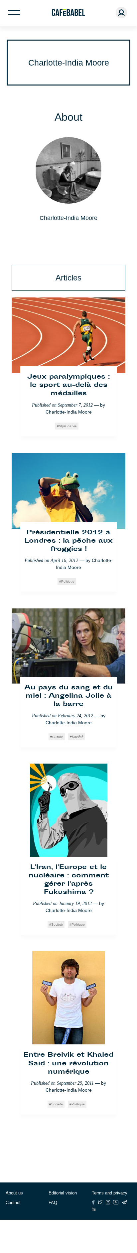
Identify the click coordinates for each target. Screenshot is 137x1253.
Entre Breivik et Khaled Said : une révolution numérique (68, 1063)
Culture (57, 737)
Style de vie (68, 426)
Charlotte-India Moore (69, 412)
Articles (68, 277)
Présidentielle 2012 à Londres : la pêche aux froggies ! (69, 541)
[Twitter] (100, 1202)
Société (77, 737)
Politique (67, 581)
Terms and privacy (109, 1192)
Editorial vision (63, 1192)
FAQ (53, 1202)
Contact (13, 1202)
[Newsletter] (124, 1202)
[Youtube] (116, 1202)
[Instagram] (108, 1202)
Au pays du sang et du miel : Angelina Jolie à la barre (68, 696)
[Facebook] (93, 1202)
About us (14, 1192)
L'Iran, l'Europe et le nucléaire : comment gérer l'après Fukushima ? (69, 880)
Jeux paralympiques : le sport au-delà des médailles (68, 385)
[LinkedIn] (94, 1209)
